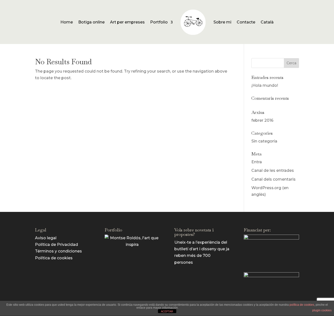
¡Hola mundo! (264, 85)
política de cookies (301, 304)
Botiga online (91, 22)
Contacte (246, 22)
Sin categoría (264, 141)
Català (267, 22)
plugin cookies (322, 310)
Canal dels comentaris (273, 179)
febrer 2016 (262, 120)
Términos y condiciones (58, 251)
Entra (256, 162)
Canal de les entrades (272, 170)
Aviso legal (45, 238)
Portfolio (159, 22)
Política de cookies (54, 258)
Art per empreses (127, 22)
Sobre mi (222, 22)
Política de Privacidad (56, 244)
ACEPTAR (167, 311)
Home (66, 22)
